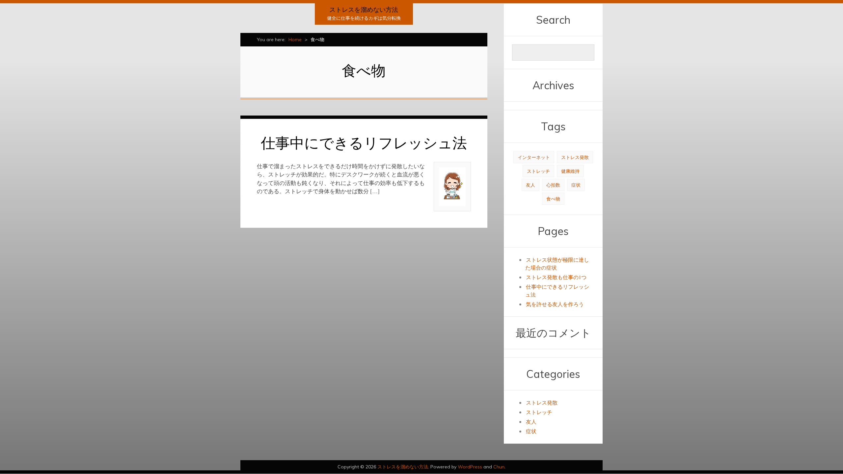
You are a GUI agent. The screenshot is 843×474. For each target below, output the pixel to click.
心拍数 (553, 185)
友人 (530, 185)
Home (295, 39)
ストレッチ (538, 171)
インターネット (534, 157)
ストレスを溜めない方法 (363, 9)
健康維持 (570, 171)
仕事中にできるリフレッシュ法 (364, 143)
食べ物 (553, 199)
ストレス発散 (575, 157)
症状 (576, 185)
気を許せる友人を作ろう (555, 304)
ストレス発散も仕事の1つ (556, 277)
